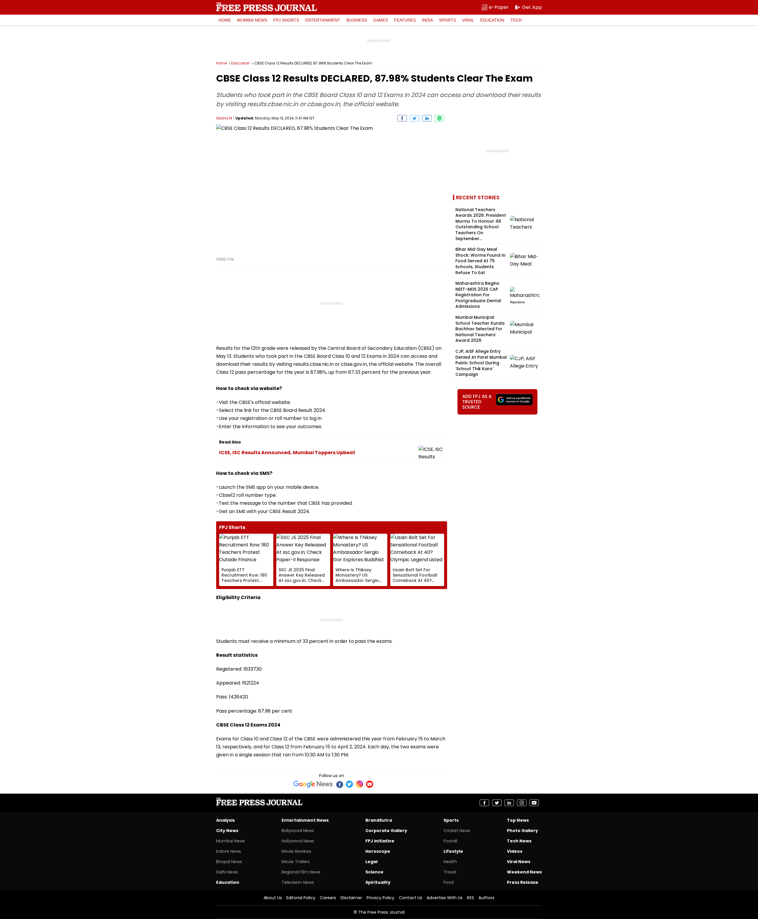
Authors (486, 898)
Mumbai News (252, 20)
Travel (450, 872)
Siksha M (224, 118)
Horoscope (377, 851)
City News (227, 831)
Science (374, 872)
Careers (328, 898)
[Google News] (313, 784)
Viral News (518, 862)
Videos (514, 851)
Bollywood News (298, 831)
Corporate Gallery (386, 831)
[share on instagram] (521, 803)
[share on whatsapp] (439, 118)
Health (450, 862)
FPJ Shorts (286, 20)
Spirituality (378, 882)
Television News (298, 882)
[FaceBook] (339, 784)
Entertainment (322, 20)
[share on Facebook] (402, 118)
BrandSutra (378, 820)
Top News (518, 820)
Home (225, 20)
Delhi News (227, 872)
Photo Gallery (522, 831)
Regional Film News (301, 872)
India (427, 20)
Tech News (519, 841)
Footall (450, 841)
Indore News (228, 851)
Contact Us (410, 898)
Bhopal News (229, 862)
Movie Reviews (296, 851)
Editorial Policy (300, 898)
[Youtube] (369, 784)
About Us (273, 898)
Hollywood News (298, 841)
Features (405, 20)
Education (492, 20)
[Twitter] (349, 784)
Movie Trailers (296, 862)
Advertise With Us (444, 898)
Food (449, 882)
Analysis (225, 820)
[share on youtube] (534, 803)
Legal (371, 862)
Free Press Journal (266, 6)
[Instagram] (359, 784)
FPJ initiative (379, 841)
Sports (447, 20)
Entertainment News (305, 820)
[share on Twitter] (414, 118)
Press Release (522, 882)
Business (356, 20)
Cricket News (457, 831)
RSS (470, 898)
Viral (468, 20)
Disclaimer (351, 898)
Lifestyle (453, 851)
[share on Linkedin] (427, 118)
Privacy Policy (380, 898)
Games (380, 20)
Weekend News (524, 872)
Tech (516, 20)
